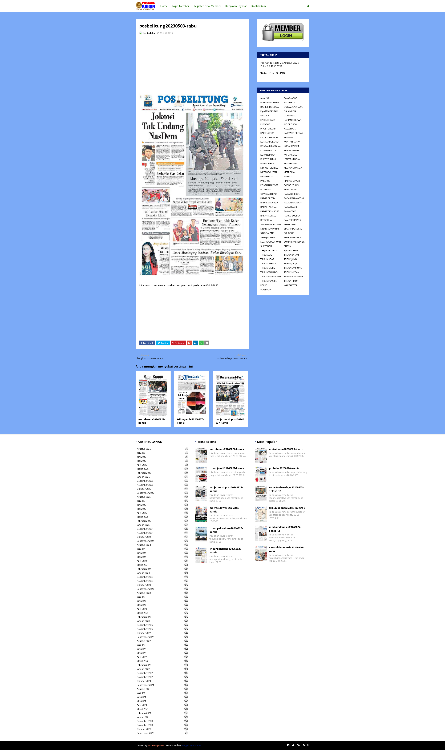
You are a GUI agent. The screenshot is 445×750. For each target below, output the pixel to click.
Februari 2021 (162, 713)
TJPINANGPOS (291, 250)
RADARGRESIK (267, 198)
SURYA (287, 246)
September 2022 (162, 636)
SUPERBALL (266, 246)
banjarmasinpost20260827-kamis (226, 489)
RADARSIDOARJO (269, 202)
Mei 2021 (162, 700)
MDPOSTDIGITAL (269, 167)
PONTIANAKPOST (269, 185)
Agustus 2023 (162, 592)
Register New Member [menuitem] (207, 6)
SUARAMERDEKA (292, 237)
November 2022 (162, 628)
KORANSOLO (290, 154)
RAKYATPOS (290, 211)
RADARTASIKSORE (269, 211)
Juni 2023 (162, 600)
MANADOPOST (268, 163)
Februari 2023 (162, 616)
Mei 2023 (162, 604)
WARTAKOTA (290, 285)
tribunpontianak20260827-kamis (225, 550)
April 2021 (162, 704)
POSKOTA (265, 189)
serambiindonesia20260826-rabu (286, 549)
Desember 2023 (162, 576)
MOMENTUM (266, 176)
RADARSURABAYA (293, 202)
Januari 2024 (162, 572)
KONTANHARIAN (292, 141)
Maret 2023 (162, 612)
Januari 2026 (162, 476)
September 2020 (162, 733)
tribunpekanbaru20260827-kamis (226, 530)
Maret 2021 (162, 708)
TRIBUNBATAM (291, 254)
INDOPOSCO (290, 124)
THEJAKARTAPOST (269, 250)
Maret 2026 (162, 468)
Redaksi (151, 33)
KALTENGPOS (267, 133)
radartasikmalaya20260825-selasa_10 (286, 489)
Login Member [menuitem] (180, 6)
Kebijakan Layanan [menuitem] (236, 6)
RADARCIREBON (292, 193)
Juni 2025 (162, 504)
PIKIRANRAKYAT (292, 180)
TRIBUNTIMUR (291, 280)
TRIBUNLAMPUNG (293, 267)
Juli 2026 (162, 452)
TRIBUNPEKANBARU (270, 276)
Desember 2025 (162, 480)
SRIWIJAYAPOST (268, 237)
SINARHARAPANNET (270, 228)
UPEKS (263, 285)
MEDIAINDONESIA (293, 167)
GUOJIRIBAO (290, 115)
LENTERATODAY (292, 159)
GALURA (264, 115)
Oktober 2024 (162, 536)
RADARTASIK (290, 206)
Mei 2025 (162, 508)
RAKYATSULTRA (292, 215)
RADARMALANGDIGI (294, 198)
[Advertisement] (192, 63)
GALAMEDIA (290, 111)
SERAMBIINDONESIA (270, 224)
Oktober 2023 (162, 584)
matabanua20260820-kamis (286, 449)
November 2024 (162, 532)
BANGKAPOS (290, 98)
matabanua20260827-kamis (226, 449)
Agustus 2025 (162, 496)
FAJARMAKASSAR (269, 111)
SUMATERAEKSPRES (294, 241)
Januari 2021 (162, 717)
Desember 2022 (162, 624)
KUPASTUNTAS (268, 159)
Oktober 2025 (162, 488)
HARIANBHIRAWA (292, 119)
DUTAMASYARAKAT (294, 106)
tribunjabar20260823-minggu (287, 508)
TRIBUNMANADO (269, 272)
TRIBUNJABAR (267, 259)
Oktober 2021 (162, 680)
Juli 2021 (162, 692)
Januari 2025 (162, 524)
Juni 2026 (162, 456)
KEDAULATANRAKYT (270, 137)
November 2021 (162, 676)
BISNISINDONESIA (269, 106)
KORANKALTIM (291, 146)
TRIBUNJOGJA (290, 263)
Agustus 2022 (162, 640)
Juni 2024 (162, 552)
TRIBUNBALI (266, 254)
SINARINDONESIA (293, 228)
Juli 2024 (162, 548)
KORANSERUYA (268, 150)
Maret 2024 (162, 564)
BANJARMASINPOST (270, 102)
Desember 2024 (162, 528)
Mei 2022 (162, 652)
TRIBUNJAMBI (290, 259)
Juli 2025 (162, 500)
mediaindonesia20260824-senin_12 (285, 528)
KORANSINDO (267, 154)
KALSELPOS (290, 128)
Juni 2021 (162, 696)
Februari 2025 (162, 520)
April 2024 (162, 560)
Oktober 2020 (162, 729)
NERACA (288, 176)
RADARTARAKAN (268, 206)
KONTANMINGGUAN (270, 146)
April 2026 (162, 464)
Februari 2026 (162, 472)
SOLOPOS (289, 233)
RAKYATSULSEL (268, 215)
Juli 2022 (162, 644)
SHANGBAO (290, 224)
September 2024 (162, 540)
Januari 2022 (162, 668)
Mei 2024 (162, 556)
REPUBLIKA (266, 220)
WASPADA (265, 289)
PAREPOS (265, 180)
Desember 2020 (162, 721)
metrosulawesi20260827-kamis (224, 509)
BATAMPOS (290, 102)
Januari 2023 (162, 620)
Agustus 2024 (162, 544)
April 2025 (162, 512)
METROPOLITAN (268, 172)
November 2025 (162, 484)
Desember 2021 (162, 672)
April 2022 (162, 656)
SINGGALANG (267, 233)
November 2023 (162, 580)
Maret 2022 (162, 660)
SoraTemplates (156, 745)
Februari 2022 (162, 664)
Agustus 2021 (162, 688)
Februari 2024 (162, 568)
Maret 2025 (162, 516)
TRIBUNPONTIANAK (294, 276)
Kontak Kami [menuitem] (258, 6)
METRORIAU (290, 172)
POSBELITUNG (291, 185)
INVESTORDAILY (268, 128)
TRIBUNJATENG (268, 263)
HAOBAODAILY (267, 119)
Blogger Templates (191, 745)
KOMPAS (288, 137)
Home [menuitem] (164, 6)
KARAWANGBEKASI (294, 133)
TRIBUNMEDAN (291, 272)
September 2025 (162, 492)
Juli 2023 (162, 596)
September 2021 (162, 684)
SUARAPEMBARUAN (270, 241)
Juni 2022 (162, 648)
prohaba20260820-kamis (284, 468)
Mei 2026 (162, 460)
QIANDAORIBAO (268, 193)
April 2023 (162, 608)
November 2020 (162, 725)
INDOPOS (265, 124)
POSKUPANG (290, 189)
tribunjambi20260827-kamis (226, 468)
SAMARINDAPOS (292, 220)
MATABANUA (290, 163)
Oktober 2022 (162, 632)
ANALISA (264, 98)
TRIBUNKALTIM (268, 267)
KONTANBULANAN (269, 141)
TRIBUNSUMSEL (268, 280)
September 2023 (162, 588)
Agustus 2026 (162, 448)
